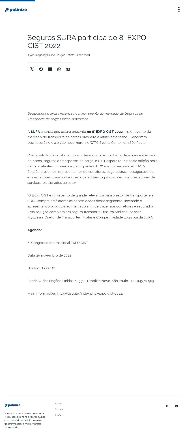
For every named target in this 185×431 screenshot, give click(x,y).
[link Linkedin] (176, 406)
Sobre (58, 403)
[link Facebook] (167, 406)
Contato (59, 409)
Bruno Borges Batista (60, 55)
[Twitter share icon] (31, 66)
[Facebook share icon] (41, 66)
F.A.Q (58, 415)
